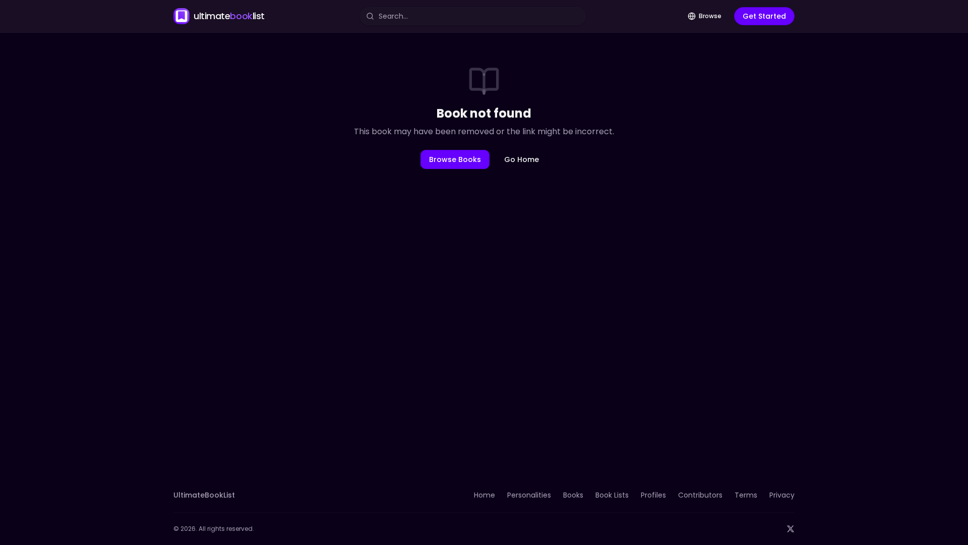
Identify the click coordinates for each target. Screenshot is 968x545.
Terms (746, 495)
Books (573, 495)
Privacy (782, 495)
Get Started (764, 16)
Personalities (529, 495)
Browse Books (455, 159)
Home (484, 495)
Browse (710, 16)
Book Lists (612, 495)
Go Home (521, 159)
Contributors (700, 495)
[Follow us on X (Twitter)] (790, 529)
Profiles (653, 495)
